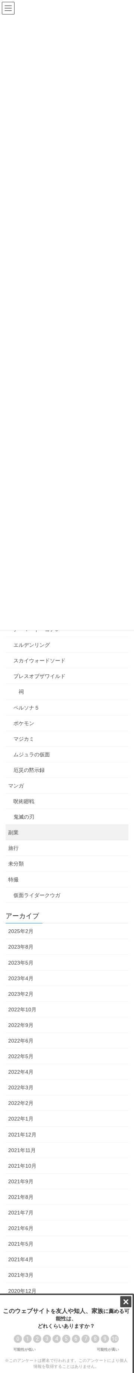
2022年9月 (21, 1025)
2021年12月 (22, 1135)
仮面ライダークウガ (36, 895)
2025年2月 (21, 931)
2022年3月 (21, 1087)
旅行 (13, 848)
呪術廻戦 (23, 801)
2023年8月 (21, 947)
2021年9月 (21, 1181)
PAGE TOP (123, 1325)
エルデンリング (31, 645)
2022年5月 (21, 1056)
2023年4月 (21, 978)
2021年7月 (21, 1213)
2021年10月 (22, 1166)
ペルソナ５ (26, 708)
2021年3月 (21, 1275)
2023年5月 (21, 963)
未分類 (16, 864)
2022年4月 (21, 1072)
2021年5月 (21, 1244)
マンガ (16, 786)
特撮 (13, 880)
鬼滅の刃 (23, 817)
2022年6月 (21, 1041)
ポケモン (23, 723)
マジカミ (23, 739)
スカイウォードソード (39, 660)
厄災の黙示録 (29, 770)
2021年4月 (21, 1259)
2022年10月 (22, 1009)
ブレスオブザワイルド (39, 676)
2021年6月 (21, 1228)
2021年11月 (22, 1150)
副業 (13, 832)
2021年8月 (21, 1197)
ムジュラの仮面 (31, 754)
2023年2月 (21, 994)
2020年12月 (22, 1291)
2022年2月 (21, 1103)
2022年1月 (21, 1119)
